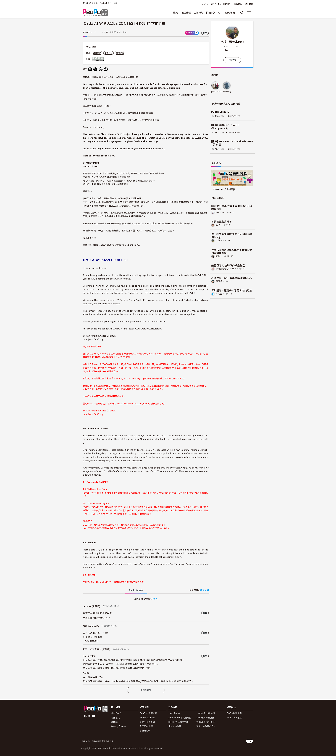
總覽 (175, 12)
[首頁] (95, 13)
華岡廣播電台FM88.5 (226, 268)
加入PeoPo (216, 4)
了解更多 (232, 60)
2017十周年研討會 (205, 717)
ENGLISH (227, 4)
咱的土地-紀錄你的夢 (178, 721)
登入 (206, 4)
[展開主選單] (248, 12)
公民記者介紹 (146, 726)
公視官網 (238, 4)
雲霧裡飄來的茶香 (221, 221)
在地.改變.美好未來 (205, 721)
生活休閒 (108, 53)
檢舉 (205, 33)
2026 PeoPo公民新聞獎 (179, 717)
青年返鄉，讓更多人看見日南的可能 (231, 290)
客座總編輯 (145, 730)
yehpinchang (216, 92)
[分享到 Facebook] (90, 69)
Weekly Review (118, 726)
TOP (249, 741)
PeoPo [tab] (136, 590)
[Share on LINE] (101, 69)
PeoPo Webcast (148, 717)
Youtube (93, 716)
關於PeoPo (116, 713)
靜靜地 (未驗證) (91, 626)
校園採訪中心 (213, 12)
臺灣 (94, 47)
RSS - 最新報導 (234, 713)
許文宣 (219, 293)
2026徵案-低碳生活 (205, 713)
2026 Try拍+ (174, 713)
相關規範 (115, 717)
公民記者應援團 (147, 721)
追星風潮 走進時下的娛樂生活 (228, 265)
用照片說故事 (174, 726)
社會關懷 (97, 53)
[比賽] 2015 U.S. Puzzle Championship (225, 127)
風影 (218, 225)
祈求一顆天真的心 (232, 41)
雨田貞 (219, 281)
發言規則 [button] (204, 590)
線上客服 (249, 4)
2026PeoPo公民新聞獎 (223, 189)
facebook (85, 716)
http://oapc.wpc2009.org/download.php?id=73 (116, 244)
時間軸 (114, 721)
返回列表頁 (145, 690)
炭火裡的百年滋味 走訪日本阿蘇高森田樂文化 (232, 235)
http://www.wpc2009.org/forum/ (145, 328)
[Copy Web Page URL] (106, 69)
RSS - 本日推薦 (234, 717)
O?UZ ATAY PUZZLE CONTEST (110, 112)
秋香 (218, 240)
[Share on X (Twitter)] (95, 69)
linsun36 (220, 212)
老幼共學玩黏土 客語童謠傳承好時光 (232, 278)
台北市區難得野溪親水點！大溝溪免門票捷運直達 (231, 251)
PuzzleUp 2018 (220, 111)
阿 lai (218, 256)
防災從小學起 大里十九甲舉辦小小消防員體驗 (232, 207)
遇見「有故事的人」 (206, 726)
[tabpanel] (146, 641)
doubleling (227, 92)
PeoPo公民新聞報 (148, 713)
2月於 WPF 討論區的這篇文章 (124, 77)
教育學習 (120, 53)
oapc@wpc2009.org (93, 339)
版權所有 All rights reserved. (98, 59)
